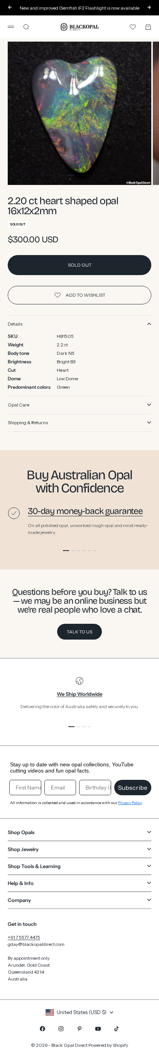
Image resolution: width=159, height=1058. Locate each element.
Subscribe (132, 787)
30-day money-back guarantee (85, 511)
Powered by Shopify (108, 1045)
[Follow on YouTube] (98, 1029)
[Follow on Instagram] (61, 1029)
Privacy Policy (130, 802)
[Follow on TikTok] (116, 1029)
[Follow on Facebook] (42, 1029)
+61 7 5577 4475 (24, 937)
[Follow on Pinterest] (79, 1029)
